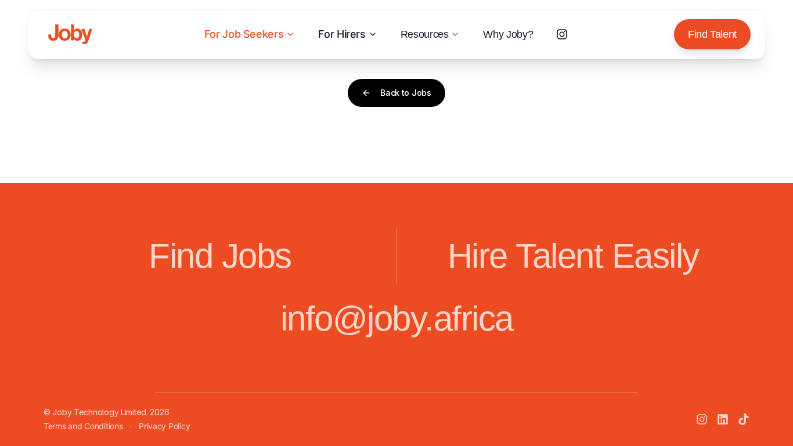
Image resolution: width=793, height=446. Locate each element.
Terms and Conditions (83, 426)
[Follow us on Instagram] (562, 34)
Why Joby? (508, 34)
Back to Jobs (405, 93)
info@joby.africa (396, 318)
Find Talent (712, 34)
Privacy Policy (164, 426)
